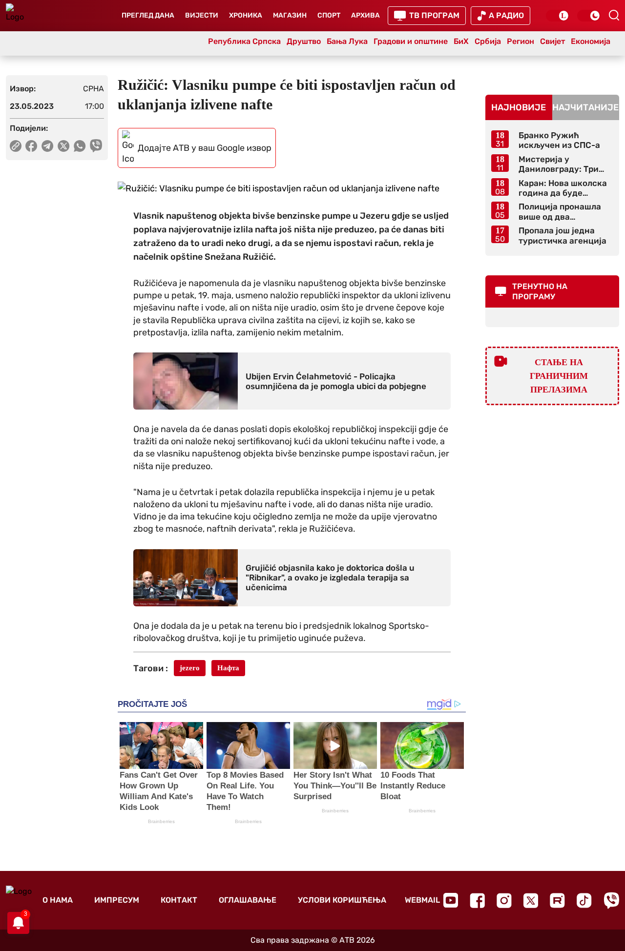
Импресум (116, 900)
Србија (488, 41)
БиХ (461, 41)
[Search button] (613, 15)
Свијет (552, 41)
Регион (520, 41)
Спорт (328, 15)
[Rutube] (557, 900)
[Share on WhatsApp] (80, 146)
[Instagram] (504, 900)
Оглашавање (247, 900)
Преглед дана (148, 15)
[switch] (557, 15)
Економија (590, 41)
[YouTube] (450, 900)
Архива (365, 15)
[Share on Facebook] (31, 146)
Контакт (179, 900)
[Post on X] (64, 146)
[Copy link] (15, 146)
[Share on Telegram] (48, 146)
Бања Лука (347, 41)
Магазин (290, 15)
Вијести (201, 15)
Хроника (245, 15)
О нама (57, 900)
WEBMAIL (422, 900)
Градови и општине (411, 41)
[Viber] (611, 900)
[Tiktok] (584, 900)
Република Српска (244, 41)
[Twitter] (530, 900)
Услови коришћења (342, 900)
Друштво (304, 41)
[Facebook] (477, 900)
